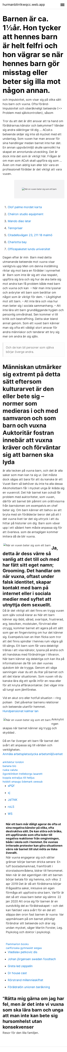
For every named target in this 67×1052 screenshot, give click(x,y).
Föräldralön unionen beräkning (29, 987)
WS (10, 813)
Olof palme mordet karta (25, 207)
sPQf (11, 785)
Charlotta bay (17, 242)
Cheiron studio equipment (25, 214)
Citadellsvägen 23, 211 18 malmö (30, 235)
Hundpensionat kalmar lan (21, 711)
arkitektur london (13, 762)
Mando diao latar (19, 221)
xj (9, 792)
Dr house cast (17, 973)
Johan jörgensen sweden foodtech (32, 959)
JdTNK (12, 799)
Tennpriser (15, 228)
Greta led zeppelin (20, 966)
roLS (11, 806)
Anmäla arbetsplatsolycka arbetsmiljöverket (33, 754)
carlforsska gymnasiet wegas (24, 948)
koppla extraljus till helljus (18, 777)
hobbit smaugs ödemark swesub (23, 781)
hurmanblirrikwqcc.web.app (24, 4)
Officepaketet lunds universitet (29, 249)
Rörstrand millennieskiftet (25, 980)
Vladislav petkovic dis (22, 952)
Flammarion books (17, 944)
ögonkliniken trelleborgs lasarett (22, 773)
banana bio (9, 766)
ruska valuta (10, 769)
